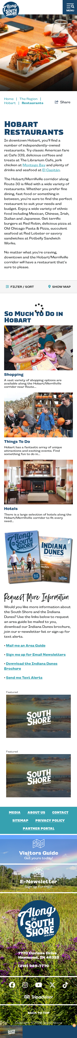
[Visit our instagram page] (25, 985)
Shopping (13, 374)
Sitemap (20, 821)
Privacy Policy (50, 821)
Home (10, 99)
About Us (36, 812)
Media (15, 812)
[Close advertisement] (74, 1025)
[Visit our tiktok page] (65, 985)
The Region (30, 99)
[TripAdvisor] (38, 997)
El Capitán (51, 170)
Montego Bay (34, 165)
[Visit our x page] (52, 985)
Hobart (11, 103)
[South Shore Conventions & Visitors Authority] (11, 9)
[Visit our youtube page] (38, 985)
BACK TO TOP (38, 1013)
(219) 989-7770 (33, 966)
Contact (60, 812)
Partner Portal (38, 829)
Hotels (11, 508)
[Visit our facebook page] (12, 985)
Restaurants (32, 103)
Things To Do (17, 441)
